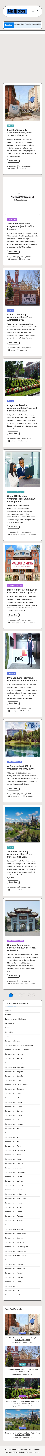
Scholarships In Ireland (13, 1137)
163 (29, 995)
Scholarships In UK (14, 762)
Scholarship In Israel (12, 1041)
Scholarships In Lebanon (14, 1163)
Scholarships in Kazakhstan (15, 1150)
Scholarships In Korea (13, 1159)
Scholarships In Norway (13, 1207)
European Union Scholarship (15, 1019)
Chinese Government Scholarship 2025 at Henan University (21, 948)
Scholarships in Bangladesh (15, 1067)
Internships (11, 674)
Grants (7, 1028)
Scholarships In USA (15, 585)
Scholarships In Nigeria (16, 492)
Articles (10, 126)
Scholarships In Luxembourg (15, 1172)
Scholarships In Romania (14, 1220)
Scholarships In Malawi (13, 1177)
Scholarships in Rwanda (14, 1229)
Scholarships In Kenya (13, 1155)
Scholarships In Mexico (13, 1190)
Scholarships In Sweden (14, 1264)
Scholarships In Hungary (14, 1124)
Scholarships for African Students (17, 1050)
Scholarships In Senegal (14, 1238)
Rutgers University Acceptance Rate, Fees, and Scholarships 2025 (22, 408)
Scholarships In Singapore (14, 1242)
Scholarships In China (15, 941)
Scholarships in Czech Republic (16, 1085)
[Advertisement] (22, 57)
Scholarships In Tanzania (14, 1273)
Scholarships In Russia (13, 1225)
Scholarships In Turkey (13, 1282)
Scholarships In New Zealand (16, 1198)
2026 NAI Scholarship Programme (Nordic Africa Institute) (20, 226)
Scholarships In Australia (14, 1054)
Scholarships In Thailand (14, 1277)
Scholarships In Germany (14, 1111)
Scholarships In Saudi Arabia (15, 1234)
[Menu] (33, 11)
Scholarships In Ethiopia (14, 1098)
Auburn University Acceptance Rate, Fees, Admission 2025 (19, 317)
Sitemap (37, 1449)
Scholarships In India (12, 1128)
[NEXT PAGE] (34, 995)
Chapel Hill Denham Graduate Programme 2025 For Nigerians (21, 499)
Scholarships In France (13, 1107)
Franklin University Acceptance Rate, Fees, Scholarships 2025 (19, 133)
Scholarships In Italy (12, 1142)
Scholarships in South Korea (15, 1255)
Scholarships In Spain (13, 1260)
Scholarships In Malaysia (14, 1181)
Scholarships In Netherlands (15, 1194)
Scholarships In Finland (13, 1102)
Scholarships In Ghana (13, 1115)
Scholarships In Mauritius (14, 1185)
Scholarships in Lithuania (14, 1168)
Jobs (7, 1036)
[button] (34, 995)
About (7, 1449)
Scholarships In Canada (14, 1076)
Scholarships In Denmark (14, 1089)
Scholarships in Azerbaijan (14, 1063)
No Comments (23, 168)
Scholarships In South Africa (15, 1251)
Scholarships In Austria (13, 1058)
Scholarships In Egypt (13, 1093)
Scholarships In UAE (12, 1286)
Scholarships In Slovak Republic (16, 1247)
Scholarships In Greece (13, 1120)
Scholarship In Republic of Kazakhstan (19, 1045)
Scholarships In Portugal (14, 1216)
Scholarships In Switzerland (15, 1269)
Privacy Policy (26, 1449)
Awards (8, 1014)
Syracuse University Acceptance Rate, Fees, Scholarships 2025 (19, 854)
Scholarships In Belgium (14, 1072)
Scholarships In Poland (13, 1212)
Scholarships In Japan (13, 1146)
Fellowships (12, 219)
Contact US (15, 1449)
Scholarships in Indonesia (14, 1133)
